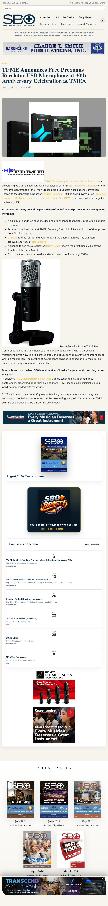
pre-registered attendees (83, 185)
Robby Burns (52, 245)
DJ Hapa (12, 237)
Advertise (45, 17)
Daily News (85, 17)
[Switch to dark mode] (102, 20)
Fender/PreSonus (52, 193)
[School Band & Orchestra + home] (18, 20)
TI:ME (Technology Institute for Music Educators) (72, 181)
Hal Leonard (39, 241)
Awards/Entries (86, 24)
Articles (13, 825)
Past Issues (67, 24)
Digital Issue (25, 825)
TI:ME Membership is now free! (33, 378)
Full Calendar (92, 544)
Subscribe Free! (63, 17)
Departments (47, 24)
